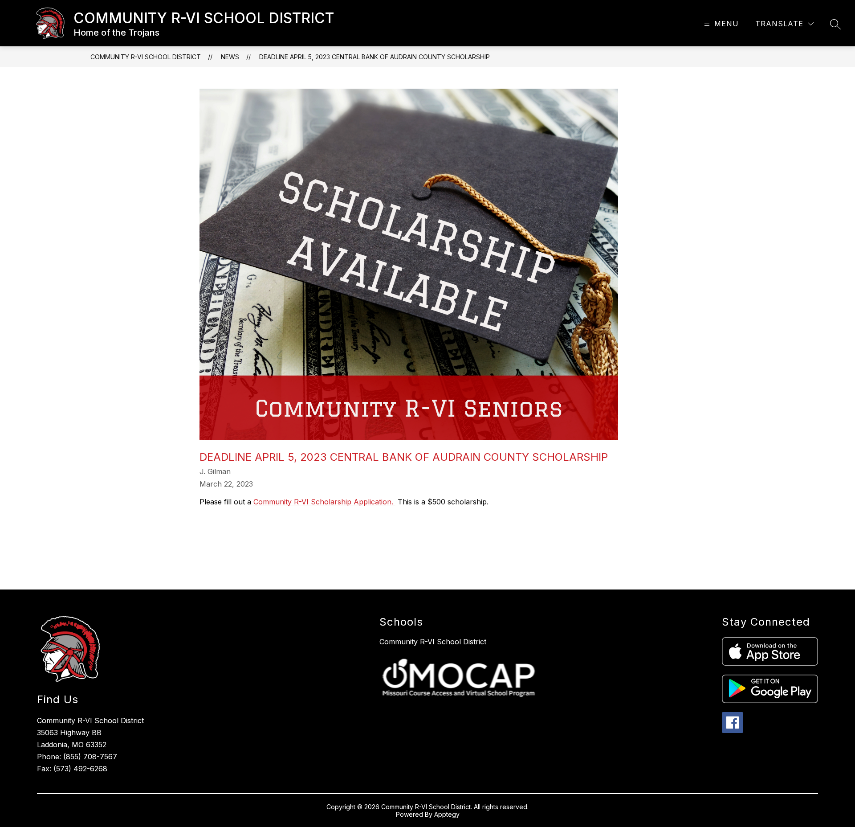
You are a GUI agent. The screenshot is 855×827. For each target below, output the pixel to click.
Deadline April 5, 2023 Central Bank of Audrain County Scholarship (374, 57)
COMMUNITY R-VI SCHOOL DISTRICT (145, 57)
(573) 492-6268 (80, 768)
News (230, 57)
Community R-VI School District (432, 641)
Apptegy (447, 814)
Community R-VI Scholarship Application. (324, 501)
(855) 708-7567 (90, 756)
